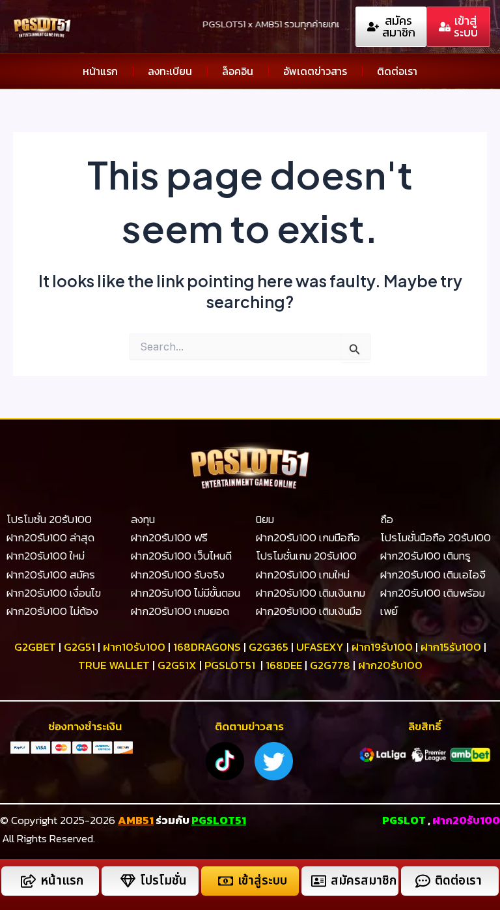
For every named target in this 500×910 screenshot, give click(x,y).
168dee (284, 665)
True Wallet (114, 665)
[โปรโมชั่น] (127, 881)
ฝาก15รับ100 (451, 646)
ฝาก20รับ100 (390, 665)
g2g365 (268, 646)
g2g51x (177, 665)
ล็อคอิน (237, 71)
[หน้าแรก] (28, 881)
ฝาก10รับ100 (134, 646)
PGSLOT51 (218, 820)
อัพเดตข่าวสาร (315, 71)
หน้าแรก (100, 71)
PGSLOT (404, 820)
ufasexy (320, 646)
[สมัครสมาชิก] (318, 881)
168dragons (207, 646)
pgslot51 (229, 665)
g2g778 (330, 665)
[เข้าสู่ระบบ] (225, 881)
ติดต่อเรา (397, 71)
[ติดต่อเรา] (422, 881)
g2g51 (79, 646)
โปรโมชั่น (163, 881)
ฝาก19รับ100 (382, 646)
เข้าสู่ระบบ (262, 881)
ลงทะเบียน (170, 71)
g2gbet (35, 646)
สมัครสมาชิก (363, 881)
